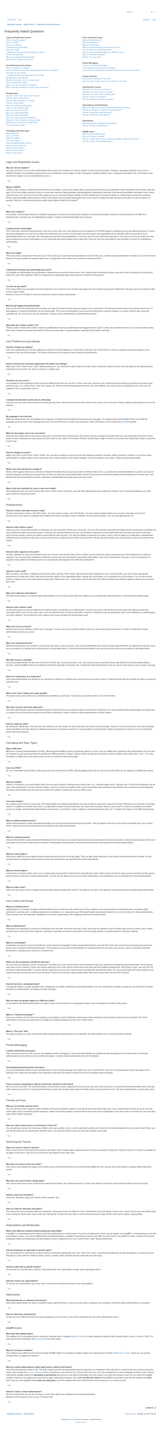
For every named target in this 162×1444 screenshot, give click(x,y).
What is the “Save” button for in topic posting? (23, 120)
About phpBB (41, 1339)
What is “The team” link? (91, 57)
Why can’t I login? (12, 50)
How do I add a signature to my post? (20, 101)
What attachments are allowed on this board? (99, 123)
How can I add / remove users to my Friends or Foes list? (104, 81)
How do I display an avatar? (16, 82)
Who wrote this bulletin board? (93, 134)
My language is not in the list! (17, 78)
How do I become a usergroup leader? (97, 50)
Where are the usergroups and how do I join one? (101, 47)
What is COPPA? (12, 42)
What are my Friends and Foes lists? (96, 79)
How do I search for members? (94, 97)
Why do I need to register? (16, 40)
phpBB (125, 422)
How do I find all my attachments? (95, 126)
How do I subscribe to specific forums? (97, 112)
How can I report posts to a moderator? (21, 118)
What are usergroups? (91, 45)
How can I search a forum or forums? (96, 89)
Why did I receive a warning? (17, 115)
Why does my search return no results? (97, 92)
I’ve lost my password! (14, 55)
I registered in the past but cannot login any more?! (25, 52)
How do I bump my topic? (15, 125)
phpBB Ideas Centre (121, 1353)
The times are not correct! (16, 73)
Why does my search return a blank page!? (99, 94)
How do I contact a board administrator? (97, 141)
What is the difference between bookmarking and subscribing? (106, 108)
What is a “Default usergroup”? (94, 55)
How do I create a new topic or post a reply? (23, 96)
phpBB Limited (77, 1336)
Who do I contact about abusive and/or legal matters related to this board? (110, 139)
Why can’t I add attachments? (17, 113)
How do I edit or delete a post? (17, 98)
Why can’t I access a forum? (17, 110)
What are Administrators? (92, 40)
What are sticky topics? (15, 148)
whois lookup (34, 1372)
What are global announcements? (19, 143)
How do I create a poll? (15, 103)
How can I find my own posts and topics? (98, 99)
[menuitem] (19, 20)
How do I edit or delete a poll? (17, 108)
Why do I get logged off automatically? (20, 57)
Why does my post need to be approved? (22, 122)
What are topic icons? (14, 153)
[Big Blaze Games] (18, 10)
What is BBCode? (12, 133)
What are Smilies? (13, 138)
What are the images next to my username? (23, 80)
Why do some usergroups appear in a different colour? (103, 52)
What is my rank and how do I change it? (21, 85)
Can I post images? (13, 141)
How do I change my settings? (17, 68)
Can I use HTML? (13, 136)
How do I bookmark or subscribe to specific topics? (102, 110)
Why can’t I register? (14, 45)
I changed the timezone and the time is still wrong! (25, 75)
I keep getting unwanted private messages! (98, 68)
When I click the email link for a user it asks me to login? (27, 87)
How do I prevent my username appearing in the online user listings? (32, 70)
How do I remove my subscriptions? (96, 115)
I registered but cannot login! (17, 47)
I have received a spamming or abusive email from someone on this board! (111, 70)
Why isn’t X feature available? (93, 136)
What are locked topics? (15, 150)
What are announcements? (16, 145)
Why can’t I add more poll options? (19, 105)
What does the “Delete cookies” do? (20, 59)
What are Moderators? (91, 42)
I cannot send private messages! (95, 65)
